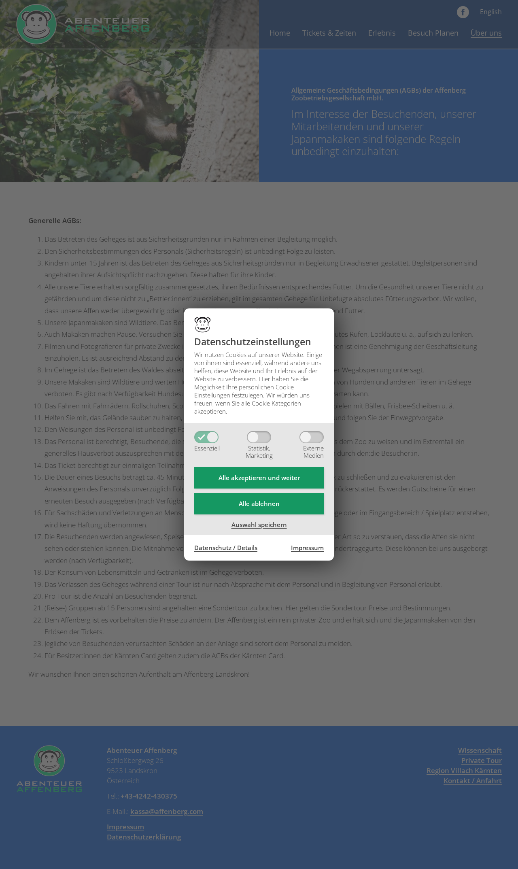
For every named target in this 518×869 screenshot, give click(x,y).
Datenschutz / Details (225, 548)
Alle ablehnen (259, 503)
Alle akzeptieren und (259, 478)
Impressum (307, 548)
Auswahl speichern (259, 525)
